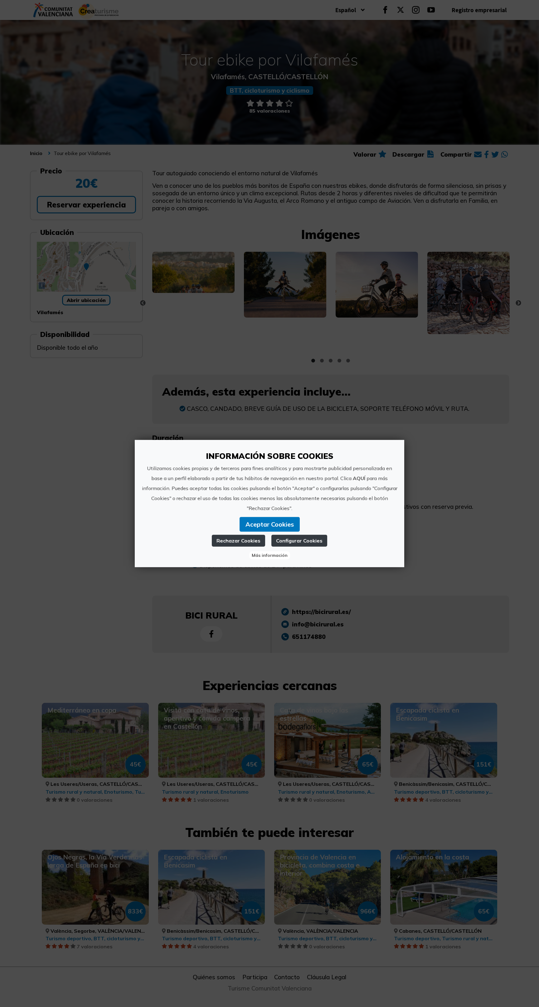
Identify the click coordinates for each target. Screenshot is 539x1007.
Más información (270, 555)
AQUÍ (359, 478)
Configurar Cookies (299, 541)
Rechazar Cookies (238, 541)
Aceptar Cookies (269, 524)
